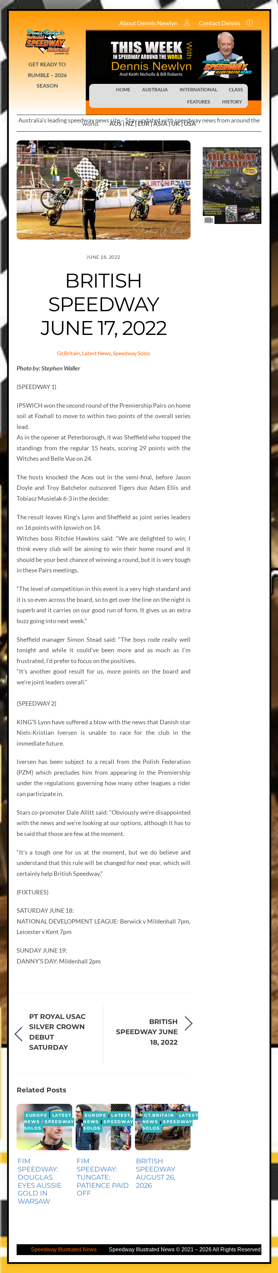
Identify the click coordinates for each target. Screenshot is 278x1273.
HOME (123, 89)
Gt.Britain (68, 353)
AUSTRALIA (155, 89)
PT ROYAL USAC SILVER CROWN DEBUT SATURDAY (57, 1031)
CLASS (236, 89)
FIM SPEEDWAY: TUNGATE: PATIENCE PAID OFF (103, 1177)
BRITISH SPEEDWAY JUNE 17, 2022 (103, 304)
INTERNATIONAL (198, 89)
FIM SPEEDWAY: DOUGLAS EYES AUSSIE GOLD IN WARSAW (39, 1181)
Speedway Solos (131, 353)
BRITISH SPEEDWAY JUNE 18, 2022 (147, 1031)
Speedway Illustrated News (64, 1249)
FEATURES (198, 102)
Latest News (96, 353)
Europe (36, 1115)
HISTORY (232, 102)
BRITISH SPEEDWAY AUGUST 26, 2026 (155, 1173)
